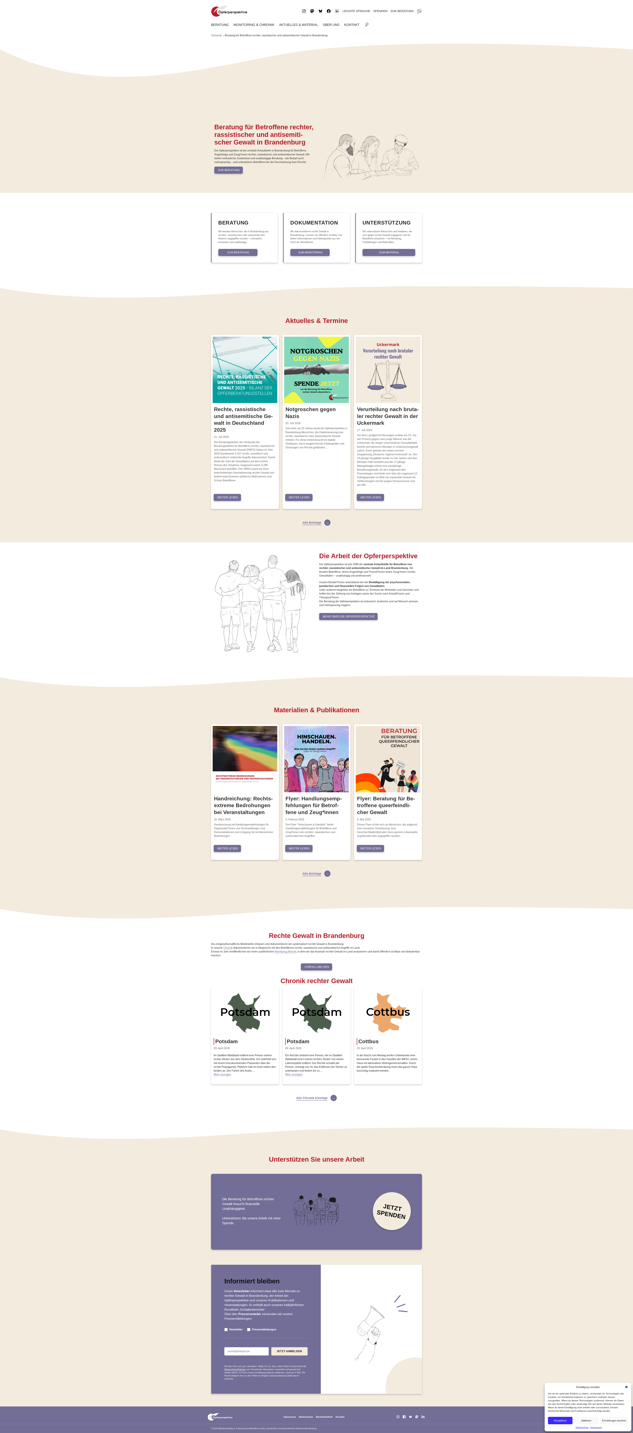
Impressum (596, 1427)
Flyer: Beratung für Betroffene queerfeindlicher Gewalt (386, 805)
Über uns (331, 25)
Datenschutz (582, 1427)
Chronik (228, 947)
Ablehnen (586, 1420)
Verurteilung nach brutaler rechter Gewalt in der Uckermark (388, 416)
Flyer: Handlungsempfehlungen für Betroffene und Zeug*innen (314, 805)
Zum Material (389, 252)
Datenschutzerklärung (234, 1369)
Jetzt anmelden (289, 1351)
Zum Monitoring (310, 252)
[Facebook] (404, 1417)
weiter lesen (227, 497)
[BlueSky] (410, 1417)
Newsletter (235, 1329)
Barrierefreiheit (324, 1417)
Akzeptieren (560, 1420)
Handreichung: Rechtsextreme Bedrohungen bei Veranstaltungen (243, 805)
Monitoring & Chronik (254, 25)
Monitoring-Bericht (285, 951)
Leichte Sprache (356, 11)
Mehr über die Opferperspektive (349, 616)
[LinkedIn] (337, 11)
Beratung (220, 25)
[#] (368, 24)
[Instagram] (398, 1417)
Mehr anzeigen (222, 1074)
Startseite (216, 35)
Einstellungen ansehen (614, 1420)
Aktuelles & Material (298, 25)
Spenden (380, 11)
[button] (626, 1387)
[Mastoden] (416, 1417)
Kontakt (351, 25)
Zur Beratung (402, 11)
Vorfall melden (316, 967)
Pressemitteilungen (264, 1329)
